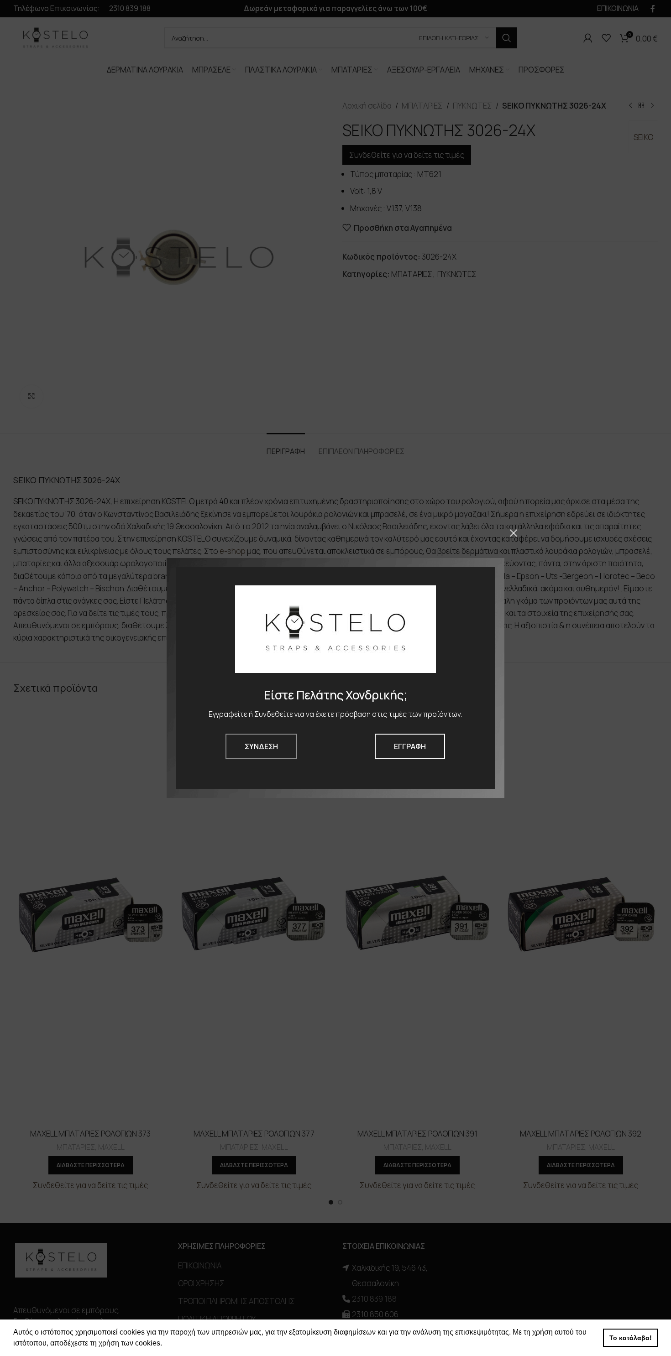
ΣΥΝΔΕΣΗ (261, 746)
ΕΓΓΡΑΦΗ (410, 746)
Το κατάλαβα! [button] (630, 1337)
